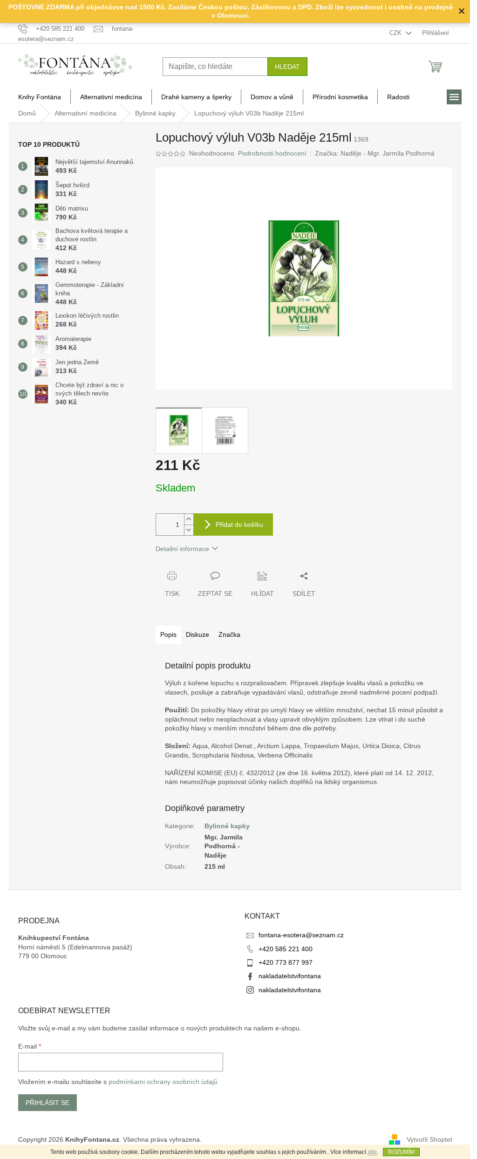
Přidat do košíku (239, 524)
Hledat (287, 66)
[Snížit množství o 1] (188, 530)
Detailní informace (182, 548)
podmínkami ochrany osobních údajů (163, 1081)
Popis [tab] (168, 634)
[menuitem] (39, 96)
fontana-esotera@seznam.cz (301, 935)
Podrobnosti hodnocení (272, 153)
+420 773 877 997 (286, 962)
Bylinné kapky (227, 826)
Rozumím (401, 1152)
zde (372, 1152)
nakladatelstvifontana (290, 976)
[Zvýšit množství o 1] (188, 519)
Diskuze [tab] (197, 634)
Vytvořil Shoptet (429, 1139)
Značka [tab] (229, 634)
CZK (396, 32)
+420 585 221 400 (286, 949)
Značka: (375, 153)
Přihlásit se (47, 1102)
